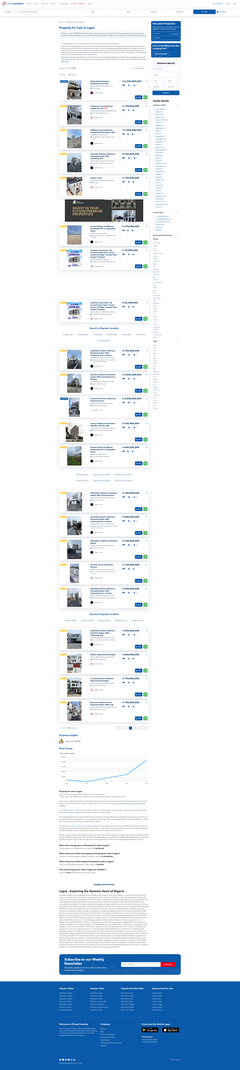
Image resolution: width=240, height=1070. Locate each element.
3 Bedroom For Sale (104, 620)
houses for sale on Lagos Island (80, 826)
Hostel (75, 48)
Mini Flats (136, 48)
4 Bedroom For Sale (121, 620)
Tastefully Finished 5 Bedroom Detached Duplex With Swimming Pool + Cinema (102, 353)
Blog (102, 1032)
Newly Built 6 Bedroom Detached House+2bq (100, 82)
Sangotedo (156, 327)
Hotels (80, 48)
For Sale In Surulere (104, 340)
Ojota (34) (159, 188)
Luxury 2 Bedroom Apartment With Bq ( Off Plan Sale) (102, 424)
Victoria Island (157, 335)
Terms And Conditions (108, 1037)
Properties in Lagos (65, 993)
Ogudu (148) (160, 180)
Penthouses (79, 50)
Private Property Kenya (149, 1042)
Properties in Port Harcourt (99, 1007)
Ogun (155, 353)
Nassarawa (156, 390)
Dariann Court (96, 178)
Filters (205, 12)
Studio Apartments (105, 52)
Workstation (92, 55)
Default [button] (141, 68)
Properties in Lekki (96, 996)
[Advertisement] (104, 285)
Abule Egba (65, 57)
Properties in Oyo (65, 1007)
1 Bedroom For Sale (70, 620)
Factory (141, 46)
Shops (95, 52)
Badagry (108, 57)
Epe (128, 57)
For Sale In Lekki (112, 334)
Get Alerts (222, 12)
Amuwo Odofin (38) (162, 120)
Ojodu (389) (159, 185)
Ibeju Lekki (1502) (161, 139)
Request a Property (78, 4)
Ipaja (103, 59)
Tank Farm (116, 52)
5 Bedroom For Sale (138, 620)
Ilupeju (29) (159, 155)
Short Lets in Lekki (127, 996)
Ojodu (155, 316)
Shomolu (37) (160, 199)
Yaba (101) (159, 207)
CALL (139, 97)
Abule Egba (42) (161, 109)
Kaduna (155, 387)
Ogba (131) (159, 177)
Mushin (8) (159, 174)
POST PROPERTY (217, 4)
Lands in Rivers (157, 1007)
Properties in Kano (65, 1002)
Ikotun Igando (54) (161, 150)
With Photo (72, 75)
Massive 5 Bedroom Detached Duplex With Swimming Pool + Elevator (103, 377)
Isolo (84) (158, 161)
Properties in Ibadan (97, 1004)
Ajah (78, 57)
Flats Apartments (97, 44)
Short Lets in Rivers (127, 1010)
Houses (106, 44)
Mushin (144, 59)
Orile (154, 321)
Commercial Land (87, 46)
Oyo (154, 350)
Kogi (154, 397)
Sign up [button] (227, 4)
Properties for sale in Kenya (101, 480)
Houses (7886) (160, 224)
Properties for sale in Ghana (101, 474)
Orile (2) (158, 191)
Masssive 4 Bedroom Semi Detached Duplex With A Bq (102, 703)
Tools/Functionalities (107, 1034)
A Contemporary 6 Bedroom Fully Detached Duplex (102, 679)
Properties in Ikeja (96, 993)
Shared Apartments (85, 52)
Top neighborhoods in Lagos (69, 810)
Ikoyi (93, 59)
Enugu (155, 363)
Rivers (155, 358)
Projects (52, 4)
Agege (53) (159, 112)
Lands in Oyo (156, 999)
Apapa (102, 57)
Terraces (65, 55)
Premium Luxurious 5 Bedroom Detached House (103, 399)
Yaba (154, 337)
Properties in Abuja (65, 996)
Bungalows (76, 46)
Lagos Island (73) (161, 166)
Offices (71, 50)
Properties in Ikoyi (96, 999)
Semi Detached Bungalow (133, 50)
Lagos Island (124, 59)
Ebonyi (155, 382)
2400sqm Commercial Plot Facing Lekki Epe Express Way (102, 131)
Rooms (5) (159, 230)
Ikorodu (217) (160, 147)
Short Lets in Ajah (127, 1002)
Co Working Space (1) (162, 216)
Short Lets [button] (45, 4)
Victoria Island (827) (162, 204)
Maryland (137, 59)
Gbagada (133, 57)
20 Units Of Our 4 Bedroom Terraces (101, 566)
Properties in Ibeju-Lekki (98, 1002)
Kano (154, 384)
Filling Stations (66, 48)
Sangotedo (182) (161, 196)
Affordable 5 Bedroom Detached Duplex (103, 542)
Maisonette (113, 48)
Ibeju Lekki (142, 57)
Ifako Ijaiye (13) (160, 142)
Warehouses (83, 55)
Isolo (108, 59)
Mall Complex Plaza (125, 48)
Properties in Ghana (82, 474)
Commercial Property (82, 44)
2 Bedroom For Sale (87, 620)
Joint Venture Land (101, 48)
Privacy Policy (105, 1040)
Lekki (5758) (159, 169)
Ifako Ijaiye (65, 59)
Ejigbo (123, 57)
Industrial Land (89, 48)
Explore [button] (90, 4)
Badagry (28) (160, 125)
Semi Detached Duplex (69, 52)
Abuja (155, 348)
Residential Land (89, 50)
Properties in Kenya (82, 480)
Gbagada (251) (160, 136)
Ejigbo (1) (159, 131)
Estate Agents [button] (64, 4)
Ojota (155, 319)
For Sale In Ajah (126, 334)
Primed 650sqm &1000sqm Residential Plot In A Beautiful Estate (102, 228)
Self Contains (119, 50)
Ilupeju (98, 59)
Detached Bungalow (101, 46)
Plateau (155, 408)
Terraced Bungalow (127, 52)
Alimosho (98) (160, 117)
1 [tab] (74, 97)
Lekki (131, 59)
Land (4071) (159, 227)
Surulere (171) (160, 201)
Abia (154, 369)
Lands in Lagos (157, 993)
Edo (154, 355)
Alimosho (83, 57)
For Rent (36, 4)
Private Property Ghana (149, 1040)
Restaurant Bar (101, 50)
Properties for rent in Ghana (123, 474)
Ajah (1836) (159, 114)
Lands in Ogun (157, 1002)
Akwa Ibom (156, 374)
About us (103, 1029)
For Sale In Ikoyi (140, 334)
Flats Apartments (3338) (163, 222)
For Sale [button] (29, 4)
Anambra (155, 371)
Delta (154, 361)
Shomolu (155, 329)
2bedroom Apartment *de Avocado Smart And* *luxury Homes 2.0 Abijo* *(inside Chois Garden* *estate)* (103, 306)
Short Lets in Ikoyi (127, 999)
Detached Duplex (115, 46)
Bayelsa (155, 379)
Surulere (155, 332)
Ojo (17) (158, 182)
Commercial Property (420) (164, 219)
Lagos (155, 345)
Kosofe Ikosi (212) (161, 163)
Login (234, 4)
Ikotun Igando (86, 59)
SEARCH (166, 93)
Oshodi (155, 324)
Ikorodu (77, 59)
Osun (154, 376)
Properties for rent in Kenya (123, 480)
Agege (72, 57)
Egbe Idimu (116, 57)
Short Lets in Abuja (127, 1007)
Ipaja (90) (158, 158)
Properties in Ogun (65, 1004)
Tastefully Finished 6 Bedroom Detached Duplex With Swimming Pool (102, 156)
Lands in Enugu (157, 1004)
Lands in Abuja (157, 996)
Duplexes (125, 46)
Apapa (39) (159, 123)
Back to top (175, 1060)
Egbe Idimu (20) (160, 128)
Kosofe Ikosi (114, 59)
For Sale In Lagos (68, 334)
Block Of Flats (66, 46)
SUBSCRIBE (175, 34)
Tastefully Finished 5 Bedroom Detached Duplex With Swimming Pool (102, 633)
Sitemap (103, 1046)
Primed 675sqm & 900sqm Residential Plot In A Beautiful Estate (102, 449)
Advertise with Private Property (110, 1043)
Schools (110, 50)
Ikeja (71, 59)
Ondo (155, 400)
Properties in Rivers (65, 999)
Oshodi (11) (159, 193)
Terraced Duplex (141, 52)
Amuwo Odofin (93, 57)
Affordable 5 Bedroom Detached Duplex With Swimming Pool (103, 494)
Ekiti (154, 405)
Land (112, 44)
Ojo (154, 314)
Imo (154, 366)
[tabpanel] (74, 90)
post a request (160, 54)
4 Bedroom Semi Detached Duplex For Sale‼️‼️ (101, 107)
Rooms (117, 44)
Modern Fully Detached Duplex (103, 654)
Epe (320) (159, 133)
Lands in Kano (157, 1010)
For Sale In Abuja (83, 334)
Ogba (155, 308)
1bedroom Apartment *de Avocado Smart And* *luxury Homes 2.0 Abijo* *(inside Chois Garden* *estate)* (103, 253)
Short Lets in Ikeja (127, 993)
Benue (155, 403)
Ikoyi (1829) (159, 153)
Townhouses (73, 55)
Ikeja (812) (159, 144)
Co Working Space (67, 44)
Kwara (155, 392)
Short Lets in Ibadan (128, 1004)
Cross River (156, 395)
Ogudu (155, 311)
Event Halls (134, 46)
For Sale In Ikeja (97, 334)
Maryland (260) (160, 172)
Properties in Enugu (65, 1010)
